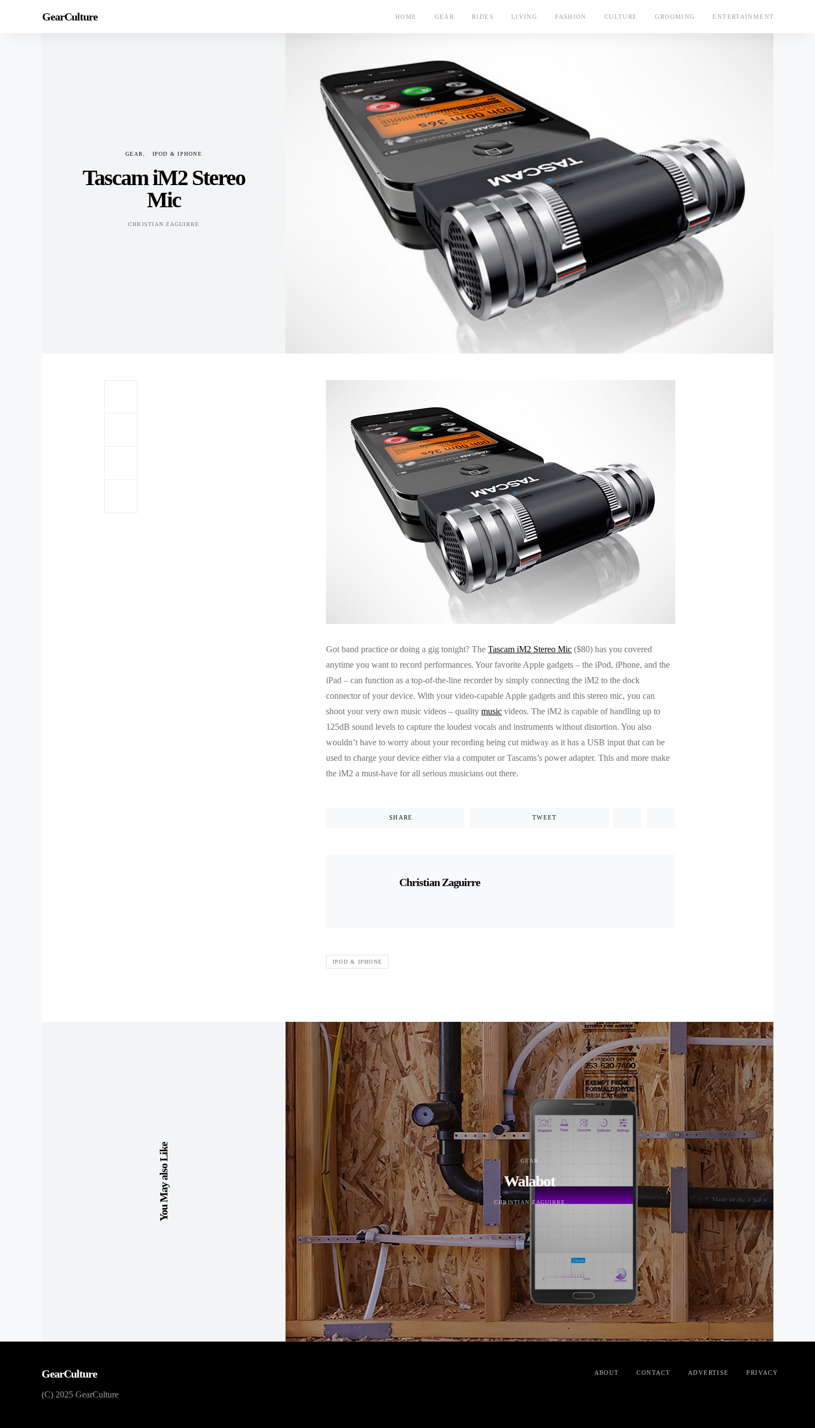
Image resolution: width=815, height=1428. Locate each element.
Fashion (571, 16)
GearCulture (70, 16)
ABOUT (606, 1372)
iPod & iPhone (177, 154)
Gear (445, 16)
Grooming (675, 16)
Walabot (529, 1181)
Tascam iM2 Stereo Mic (530, 649)
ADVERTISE (708, 1372)
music (491, 711)
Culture (621, 16)
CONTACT (653, 1372)
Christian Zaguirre (164, 224)
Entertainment (743, 16)
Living (524, 16)
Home (406, 16)
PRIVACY (762, 1372)
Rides (482, 16)
